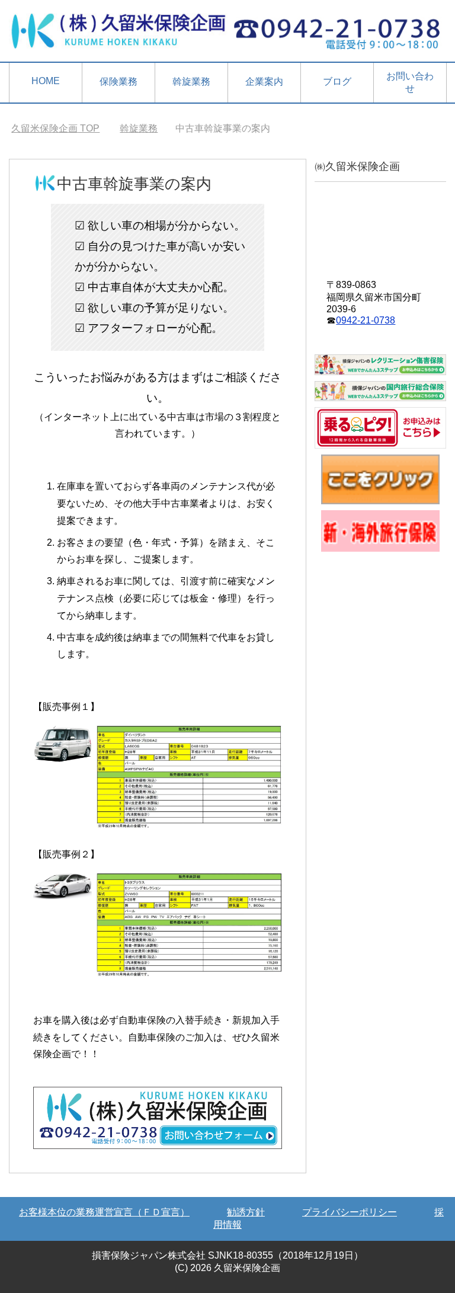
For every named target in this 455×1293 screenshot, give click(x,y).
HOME (45, 81)
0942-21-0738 (365, 320)
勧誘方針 (246, 1212)
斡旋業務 (191, 81)
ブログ (337, 81)
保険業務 (118, 81)
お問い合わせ (410, 82)
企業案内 (264, 81)
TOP (55, 128)
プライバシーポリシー (349, 1212)
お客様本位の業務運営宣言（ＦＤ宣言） (104, 1212)
